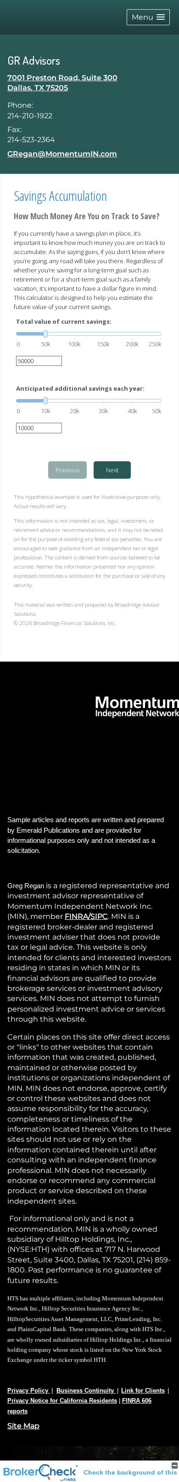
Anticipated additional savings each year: (80, 388)
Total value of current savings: (64, 321)
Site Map (23, 1425)
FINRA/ (77, 916)
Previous (67, 470)
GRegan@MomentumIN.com (62, 153)
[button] (148, 17)
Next (112, 470)
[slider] (89, 334)
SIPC (99, 916)
